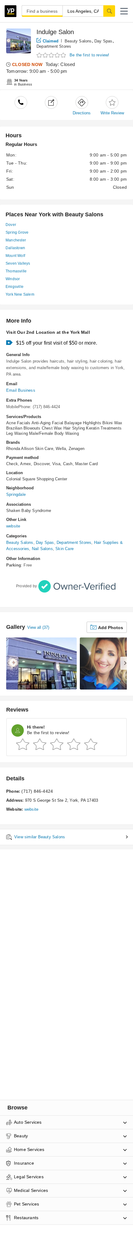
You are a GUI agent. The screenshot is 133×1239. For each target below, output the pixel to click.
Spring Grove (17, 232)
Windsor (13, 279)
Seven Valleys (18, 263)
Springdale (16, 494)
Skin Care (64, 548)
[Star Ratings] (51, 55)
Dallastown (15, 248)
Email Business (20, 390)
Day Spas (103, 41)
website (13, 526)
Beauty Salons (78, 41)
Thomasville (16, 271)
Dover (11, 225)
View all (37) (38, 627)
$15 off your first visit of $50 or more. (56, 343)
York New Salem (20, 294)
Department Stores (53, 46)
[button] (124, 11)
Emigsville (15, 286)
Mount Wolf (15, 256)
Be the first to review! (89, 55)
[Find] (109, 10)
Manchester (16, 240)
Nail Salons (42, 548)
